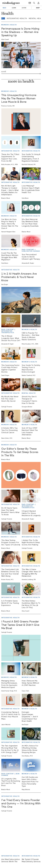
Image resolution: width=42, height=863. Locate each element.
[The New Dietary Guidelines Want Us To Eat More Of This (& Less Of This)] (31, 589)
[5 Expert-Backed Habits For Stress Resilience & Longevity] (31, 496)
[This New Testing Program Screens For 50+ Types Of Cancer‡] (10, 528)
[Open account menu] (38, 3)
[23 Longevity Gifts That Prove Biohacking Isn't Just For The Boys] (10, 765)
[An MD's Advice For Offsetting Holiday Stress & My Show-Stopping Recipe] (31, 734)
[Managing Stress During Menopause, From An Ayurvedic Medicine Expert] (10, 668)
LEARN (14, 7)
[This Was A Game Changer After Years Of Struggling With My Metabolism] (31, 557)
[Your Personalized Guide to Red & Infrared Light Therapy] (31, 241)
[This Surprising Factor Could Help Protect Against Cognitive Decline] (10, 353)
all (3, 18)
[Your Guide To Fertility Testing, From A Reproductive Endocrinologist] (31, 353)
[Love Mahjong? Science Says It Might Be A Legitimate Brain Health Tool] (31, 173)
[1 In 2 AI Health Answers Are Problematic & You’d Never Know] (21, 300)
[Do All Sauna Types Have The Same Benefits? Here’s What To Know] (10, 496)
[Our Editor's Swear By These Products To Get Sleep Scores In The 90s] (21, 475)
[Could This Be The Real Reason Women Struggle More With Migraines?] (10, 241)
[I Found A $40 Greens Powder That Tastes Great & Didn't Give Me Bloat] (21, 648)
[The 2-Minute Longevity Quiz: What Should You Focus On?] (10, 321)
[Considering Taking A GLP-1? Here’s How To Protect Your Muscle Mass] (10, 700)
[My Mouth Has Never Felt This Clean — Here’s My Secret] (10, 384)
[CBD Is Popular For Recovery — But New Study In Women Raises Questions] (31, 321)
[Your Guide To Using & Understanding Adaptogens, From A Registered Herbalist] (31, 142)
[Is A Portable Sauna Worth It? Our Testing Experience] (10, 589)
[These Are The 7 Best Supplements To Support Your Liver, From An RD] (10, 142)
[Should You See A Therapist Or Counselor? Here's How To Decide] (31, 384)
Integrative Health (17, 18)
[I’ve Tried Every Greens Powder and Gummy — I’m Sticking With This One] (21, 826)
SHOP (38, 7)
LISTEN (24, 7)
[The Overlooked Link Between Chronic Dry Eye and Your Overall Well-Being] (10, 557)
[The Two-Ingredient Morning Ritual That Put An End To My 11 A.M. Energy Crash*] (10, 734)
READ (4, 7)
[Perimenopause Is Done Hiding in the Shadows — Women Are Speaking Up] (21, 55)
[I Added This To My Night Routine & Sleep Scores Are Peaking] (31, 528)
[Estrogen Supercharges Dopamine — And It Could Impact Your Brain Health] (31, 700)
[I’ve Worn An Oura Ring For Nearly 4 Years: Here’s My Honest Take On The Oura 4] (10, 207)
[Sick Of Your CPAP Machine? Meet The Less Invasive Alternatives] (31, 416)
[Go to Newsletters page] (29, 3)
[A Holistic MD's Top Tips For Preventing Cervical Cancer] (10, 416)
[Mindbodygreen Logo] (11, 3)
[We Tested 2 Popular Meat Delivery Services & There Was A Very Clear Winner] (31, 847)
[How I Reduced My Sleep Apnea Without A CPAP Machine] (31, 668)
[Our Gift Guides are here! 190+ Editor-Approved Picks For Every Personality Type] (31, 765)
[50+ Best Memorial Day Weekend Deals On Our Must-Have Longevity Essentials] (31, 207)
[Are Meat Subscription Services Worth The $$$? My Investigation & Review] (10, 847)
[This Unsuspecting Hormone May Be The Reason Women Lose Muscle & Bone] (21, 121)
